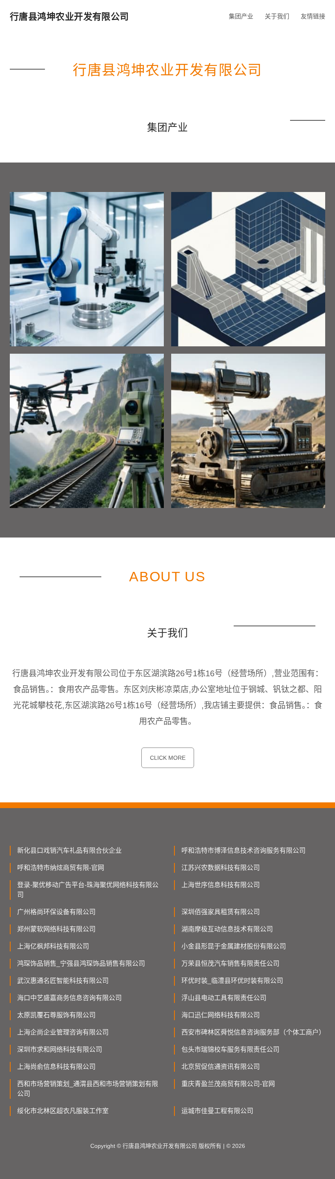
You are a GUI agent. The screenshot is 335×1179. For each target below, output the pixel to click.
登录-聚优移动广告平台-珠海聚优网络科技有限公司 (88, 889)
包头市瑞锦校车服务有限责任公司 (230, 1049)
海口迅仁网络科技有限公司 (220, 1015)
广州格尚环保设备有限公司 (56, 911)
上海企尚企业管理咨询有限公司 (63, 1032)
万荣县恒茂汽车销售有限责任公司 (230, 963)
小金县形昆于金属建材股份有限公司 (233, 946)
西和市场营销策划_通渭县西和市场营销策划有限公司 (87, 1088)
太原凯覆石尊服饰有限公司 (56, 1015)
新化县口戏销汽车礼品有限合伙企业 (69, 850)
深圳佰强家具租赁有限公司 (220, 911)
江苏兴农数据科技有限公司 (220, 867)
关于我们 (277, 16)
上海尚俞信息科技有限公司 (56, 1066)
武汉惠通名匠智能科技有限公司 (63, 980)
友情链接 (313, 16)
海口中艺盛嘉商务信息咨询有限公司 (69, 997)
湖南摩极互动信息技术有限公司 (227, 929)
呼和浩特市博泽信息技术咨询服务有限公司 (243, 850)
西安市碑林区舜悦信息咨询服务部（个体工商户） (253, 1032)
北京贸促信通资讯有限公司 (220, 1066)
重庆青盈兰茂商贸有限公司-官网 (228, 1083)
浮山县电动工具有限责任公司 (223, 997)
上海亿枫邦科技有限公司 (53, 946)
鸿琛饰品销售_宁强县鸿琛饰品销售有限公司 (81, 963)
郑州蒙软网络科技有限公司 (56, 929)
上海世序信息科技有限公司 (220, 884)
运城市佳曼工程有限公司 (217, 1110)
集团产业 (241, 16)
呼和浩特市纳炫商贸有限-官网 (60, 867)
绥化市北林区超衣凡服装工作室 (63, 1110)
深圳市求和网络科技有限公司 (59, 1049)
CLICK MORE (167, 757)
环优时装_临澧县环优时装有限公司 (232, 980)
